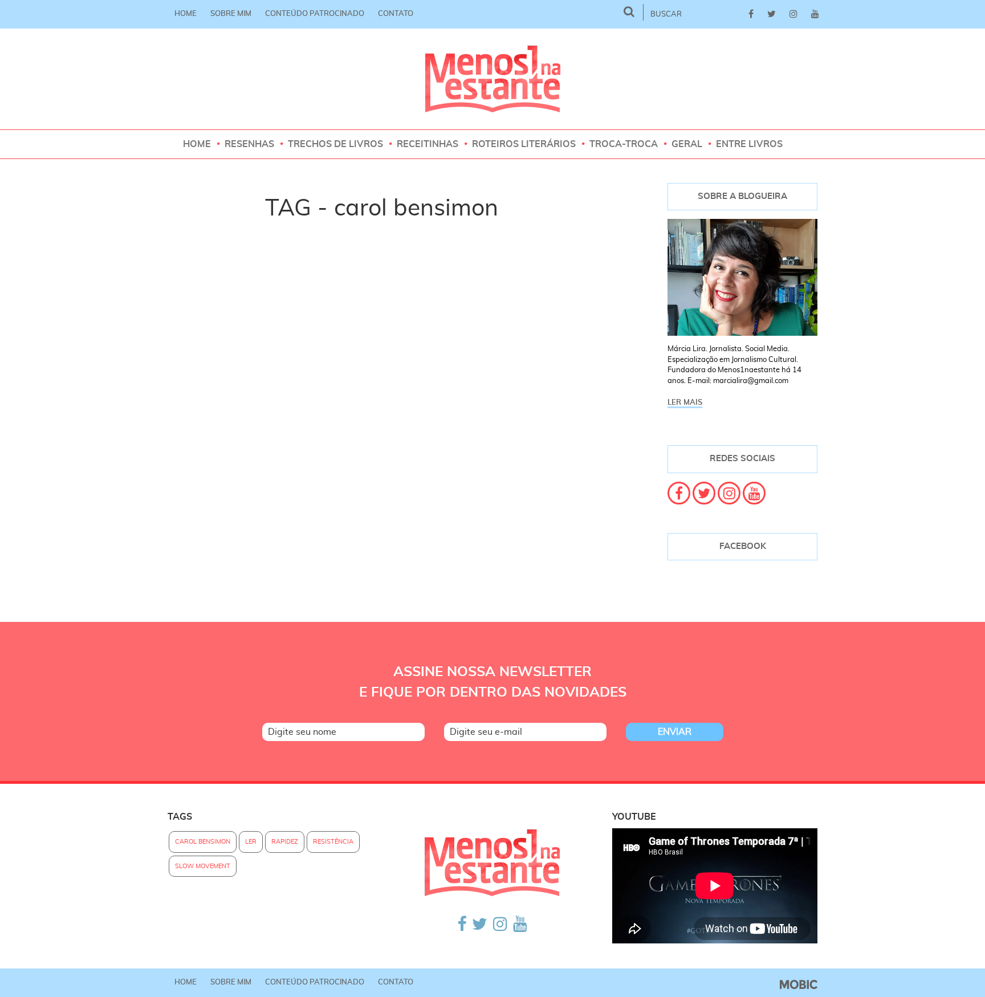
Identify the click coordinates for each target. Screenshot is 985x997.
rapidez (284, 842)
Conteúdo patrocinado (314, 14)
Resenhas (249, 144)
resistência (333, 842)
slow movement (202, 866)
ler (251, 842)
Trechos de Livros (335, 144)
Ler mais (684, 402)
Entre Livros (749, 144)
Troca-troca (623, 144)
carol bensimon (202, 842)
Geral (686, 144)
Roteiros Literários (524, 144)
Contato (395, 14)
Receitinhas (427, 144)
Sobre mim (230, 14)
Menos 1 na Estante (492, 79)
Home (185, 14)
